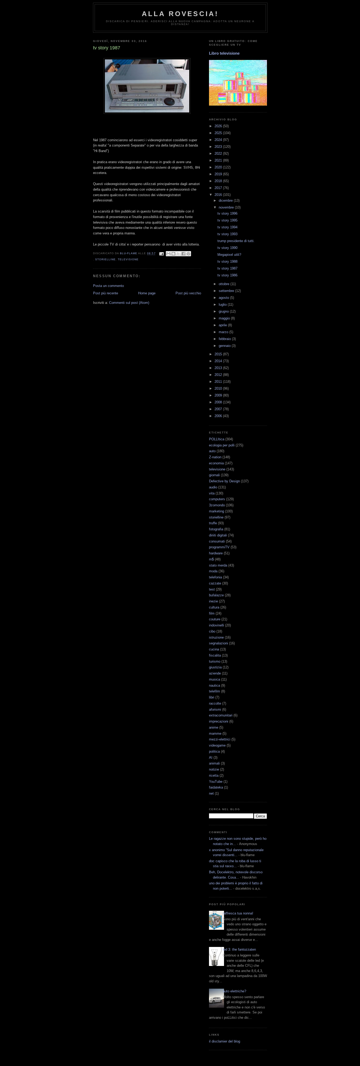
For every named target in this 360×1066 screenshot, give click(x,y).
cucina (214, 649)
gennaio (225, 346)
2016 (219, 195)
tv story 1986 (227, 275)
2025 (219, 133)
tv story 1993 (227, 234)
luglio (223, 304)
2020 (219, 167)
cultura (214, 607)
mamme (215, 733)
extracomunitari (220, 715)
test (212, 589)
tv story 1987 (227, 268)
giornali (214, 475)
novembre (227, 207)
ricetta (213, 775)
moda (213, 571)
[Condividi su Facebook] (183, 253)
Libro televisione (224, 53)
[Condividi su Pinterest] (188, 253)
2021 (219, 160)
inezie (213, 601)
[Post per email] (161, 253)
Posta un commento (108, 286)
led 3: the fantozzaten (239, 949)
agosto (224, 298)
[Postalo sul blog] (173, 253)
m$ (211, 559)
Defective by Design (224, 481)
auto (212, 451)
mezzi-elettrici (219, 739)
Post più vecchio (188, 293)
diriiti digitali (218, 535)
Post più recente (105, 293)
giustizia (215, 667)
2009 (219, 395)
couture (214, 619)
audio (213, 487)
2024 (219, 140)
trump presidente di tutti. (236, 241)
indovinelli (216, 625)
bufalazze (216, 595)
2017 (219, 188)
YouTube (215, 782)
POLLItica (216, 439)
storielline (105, 259)
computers (217, 499)
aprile (223, 325)
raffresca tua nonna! (238, 913)
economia (216, 463)
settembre (227, 291)
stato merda (218, 565)
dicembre (226, 200)
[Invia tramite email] (168, 253)
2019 (219, 174)
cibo (212, 631)
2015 (219, 354)
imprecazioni (218, 721)
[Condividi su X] (178, 253)
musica (214, 679)
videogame (217, 745)
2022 (219, 153)
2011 (219, 382)
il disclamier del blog (224, 1041)
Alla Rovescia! (180, 14)
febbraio (225, 339)
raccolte (215, 703)
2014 (219, 361)
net (211, 793)
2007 (219, 409)
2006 (219, 416)
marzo (224, 332)
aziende (215, 673)
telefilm (214, 691)
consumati (217, 541)
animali (214, 763)
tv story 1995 (227, 220)
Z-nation (215, 457)
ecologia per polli (222, 445)
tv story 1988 (227, 261)
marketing (216, 511)
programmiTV (219, 547)
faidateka (216, 787)
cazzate (215, 583)
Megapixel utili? (229, 255)
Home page (146, 293)
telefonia (215, 577)
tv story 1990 (227, 248)
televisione (128, 259)
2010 (219, 388)
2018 (219, 181)
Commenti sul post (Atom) (129, 303)
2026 (219, 126)
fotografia (216, 529)
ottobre (224, 284)
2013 (219, 368)
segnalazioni (218, 643)
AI (210, 758)
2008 (219, 402)
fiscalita (215, 655)
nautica (214, 685)
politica (214, 751)
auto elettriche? (234, 991)
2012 (219, 375)
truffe (213, 523)
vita (212, 493)
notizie (214, 769)
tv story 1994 (227, 227)
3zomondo (217, 505)
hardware (216, 553)
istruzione (216, 637)
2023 (219, 147)
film (212, 613)
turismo (214, 661)
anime (213, 727)
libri (211, 697)
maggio (225, 318)
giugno (224, 311)
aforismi (215, 709)
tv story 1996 (227, 213)
